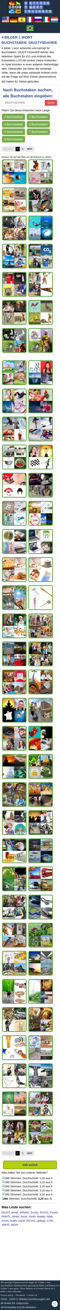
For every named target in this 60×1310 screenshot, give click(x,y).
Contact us (32, 1295)
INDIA (14, 1224)
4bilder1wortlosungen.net (34, 1299)
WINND (24, 1212)
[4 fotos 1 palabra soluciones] (22, 22)
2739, (49, 1220)
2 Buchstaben (13, 117)
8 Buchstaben (13, 139)
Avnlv (32, 1216)
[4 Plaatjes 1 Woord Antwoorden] (54, 22)
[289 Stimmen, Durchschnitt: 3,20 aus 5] (27, 1178)
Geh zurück (30, 1164)
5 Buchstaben (38, 124)
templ (14, 1212)
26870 (5, 1224)
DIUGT (6, 1212)
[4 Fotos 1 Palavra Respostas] (30, 30)
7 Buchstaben (38, 131)
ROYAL (31, 1220)
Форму (41, 1216)
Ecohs (34, 1212)
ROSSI (44, 1212)
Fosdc (54, 1212)
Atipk (50, 1216)
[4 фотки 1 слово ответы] (38, 22)
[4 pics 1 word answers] (5, 22)
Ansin (5, 1220)
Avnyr (23, 1216)
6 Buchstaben (13, 131)
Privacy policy (7, 1295)
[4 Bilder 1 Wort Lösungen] (13, 22)
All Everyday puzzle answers (18, 1307)
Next (29, 149)
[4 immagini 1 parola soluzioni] (46, 22)
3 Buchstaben (38, 117)
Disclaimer (20, 1295)
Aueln (13, 1220)
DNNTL (6, 1216)
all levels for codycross (14, 1303)
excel (21, 1220)
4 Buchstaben (13, 124)
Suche (50, 102)
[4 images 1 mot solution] (30, 22)
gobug (41, 1220)
